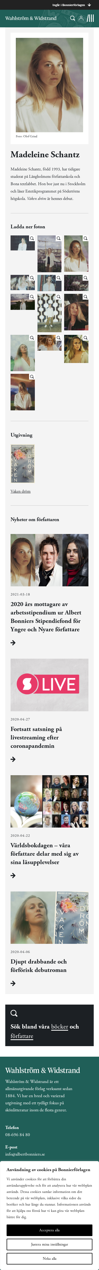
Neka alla (49, 1258)
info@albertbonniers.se (25, 1154)
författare (22, 1036)
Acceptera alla (49, 1230)
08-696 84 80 (17, 1135)
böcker (59, 1027)
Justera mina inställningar (49, 1244)
